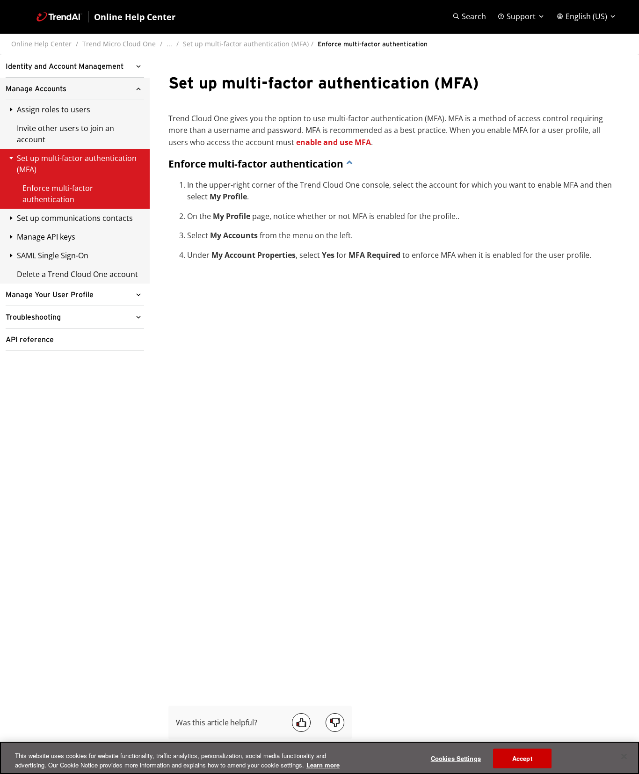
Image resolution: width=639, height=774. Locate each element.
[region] (319, 758)
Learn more (323, 764)
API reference (30, 339)
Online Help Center (41, 43)
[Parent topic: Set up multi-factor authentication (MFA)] (349, 163)
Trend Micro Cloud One (119, 43)
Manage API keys (46, 237)
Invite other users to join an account (65, 134)
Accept (522, 758)
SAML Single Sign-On (52, 255)
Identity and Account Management (64, 66)
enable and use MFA (333, 142)
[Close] (624, 756)
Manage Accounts (36, 89)
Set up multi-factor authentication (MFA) (246, 43)
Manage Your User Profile (50, 295)
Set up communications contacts (75, 218)
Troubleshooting (33, 317)
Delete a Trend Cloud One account (77, 274)
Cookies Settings (456, 758)
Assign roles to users (53, 109)
